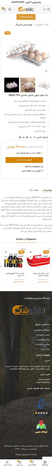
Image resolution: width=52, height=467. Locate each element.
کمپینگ (38, 24)
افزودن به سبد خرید (24, 160)
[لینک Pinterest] (27, 138)
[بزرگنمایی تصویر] (46, 71)
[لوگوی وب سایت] (26, 9)
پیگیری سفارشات (26, 17)
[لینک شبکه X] (31, 138)
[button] (48, 53)
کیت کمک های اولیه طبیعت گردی (41, 274)
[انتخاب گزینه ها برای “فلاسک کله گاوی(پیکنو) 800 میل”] (5, 252)
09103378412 (17, 2)
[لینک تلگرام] (20, 138)
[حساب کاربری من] (9, 9)
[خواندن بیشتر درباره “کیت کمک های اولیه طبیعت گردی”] (30, 252)
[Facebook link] (34, 138)
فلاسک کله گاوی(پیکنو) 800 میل (15, 274)
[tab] (47, 190)
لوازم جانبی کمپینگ (24, 24)
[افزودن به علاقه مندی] (30, 256)
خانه (47, 24)
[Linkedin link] (23, 138)
